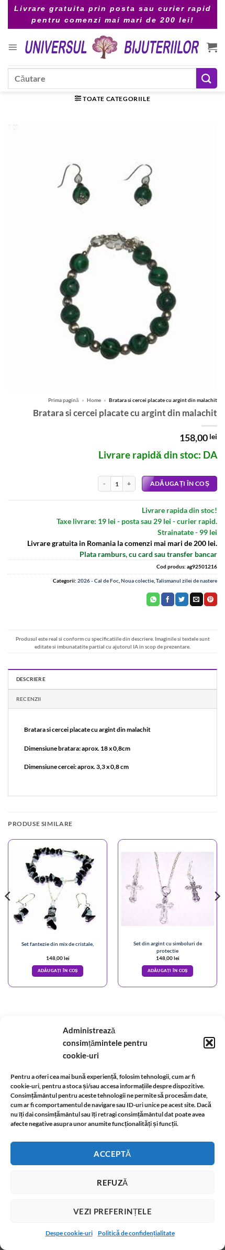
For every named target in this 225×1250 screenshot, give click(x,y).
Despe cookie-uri (69, 1233)
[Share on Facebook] (167, 599)
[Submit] (206, 78)
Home (94, 400)
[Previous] (8, 917)
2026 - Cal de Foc (98, 580)
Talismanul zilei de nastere (186, 580)
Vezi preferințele (112, 1211)
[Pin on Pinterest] (210, 599)
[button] (209, 1042)
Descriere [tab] (31, 679)
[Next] (216, 917)
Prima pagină (63, 400)
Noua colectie (137, 580)
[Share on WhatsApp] (153, 599)
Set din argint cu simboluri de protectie (167, 946)
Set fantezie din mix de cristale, (57, 944)
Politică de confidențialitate (136, 1233)
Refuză (112, 1182)
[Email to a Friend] (196, 599)
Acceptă (112, 1153)
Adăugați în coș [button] (58, 970)
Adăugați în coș (179, 483)
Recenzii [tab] (28, 699)
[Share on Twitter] (181, 599)
